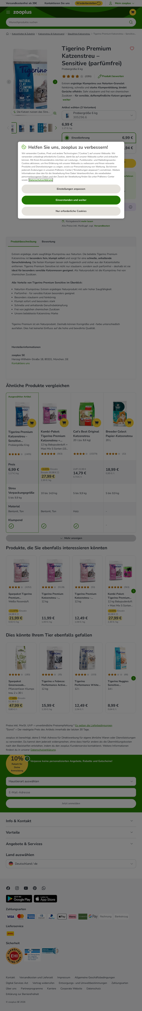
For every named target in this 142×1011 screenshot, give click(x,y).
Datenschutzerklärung (41, 179)
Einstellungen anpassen (71, 189)
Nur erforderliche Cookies (71, 211)
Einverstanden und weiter (71, 200)
